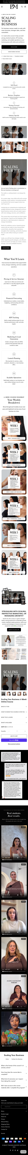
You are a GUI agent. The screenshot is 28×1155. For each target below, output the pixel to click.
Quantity (3, 731)
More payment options (14, 744)
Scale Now (14, 47)
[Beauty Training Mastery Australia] (14, 7)
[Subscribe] (25, 1106)
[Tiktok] (17, 1150)
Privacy (3, 1119)
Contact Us (4, 1129)
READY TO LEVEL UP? (14, 629)
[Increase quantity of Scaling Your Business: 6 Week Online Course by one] (25, 731)
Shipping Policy (5, 1124)
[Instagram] (15, 1150)
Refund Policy (5, 1121)
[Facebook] (12, 1150)
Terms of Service (5, 1127)
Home (7, 1059)
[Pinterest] (10, 1150)
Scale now (6, 248)
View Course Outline (14, 51)
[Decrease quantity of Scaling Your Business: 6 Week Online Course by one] (9, 731)
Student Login (5, 1114)
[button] (25, 6)
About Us (3, 1116)
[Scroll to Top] (25, 1147)
